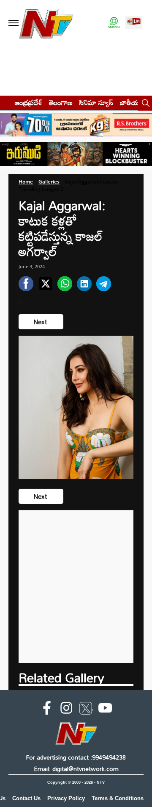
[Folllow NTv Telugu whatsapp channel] (114, 23)
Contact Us (26, 798)
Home (26, 181)
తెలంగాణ (61, 102)
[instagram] (66, 709)
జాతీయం (131, 102)
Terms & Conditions (118, 798)
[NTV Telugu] (46, 23)
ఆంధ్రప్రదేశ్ (28, 102)
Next (41, 321)
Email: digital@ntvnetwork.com (76, 768)
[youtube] (105, 709)
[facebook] (47, 709)
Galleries (49, 181)
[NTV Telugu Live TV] (134, 23)
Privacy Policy (66, 798)
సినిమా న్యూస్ (96, 102)
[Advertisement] (76, 586)
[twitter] (85, 709)
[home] (4, 102)
